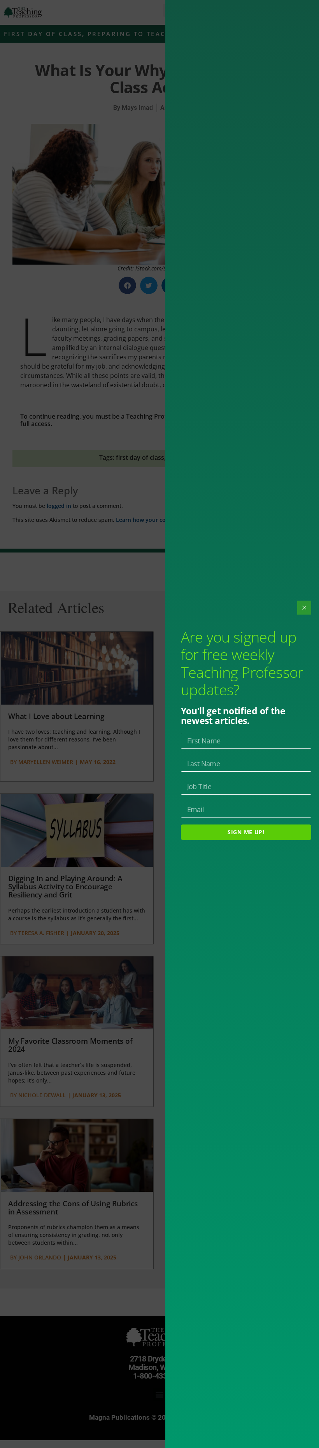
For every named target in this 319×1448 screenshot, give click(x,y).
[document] (159, 724)
